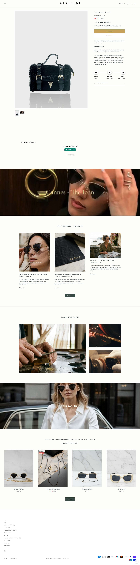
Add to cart (109, 31)
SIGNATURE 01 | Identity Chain (53, 489)
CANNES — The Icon (19, 489)
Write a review (70, 149)
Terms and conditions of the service (12, 538)
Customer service (8, 532)
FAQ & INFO (7, 527)
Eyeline (70, 499)
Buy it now (109, 35)
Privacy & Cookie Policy (9, 525)
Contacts (6, 535)
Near (5, 520)
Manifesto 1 (6, 543)
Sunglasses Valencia (87, 489)
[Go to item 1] (17, 113)
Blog (5, 522)
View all (70, 295)
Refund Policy (7, 540)
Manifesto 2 (7, 545)
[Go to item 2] (22, 112)
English (121, 3)
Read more (21, 288)
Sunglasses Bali (121, 489)
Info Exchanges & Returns (10, 530)
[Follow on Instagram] (5, 551)
